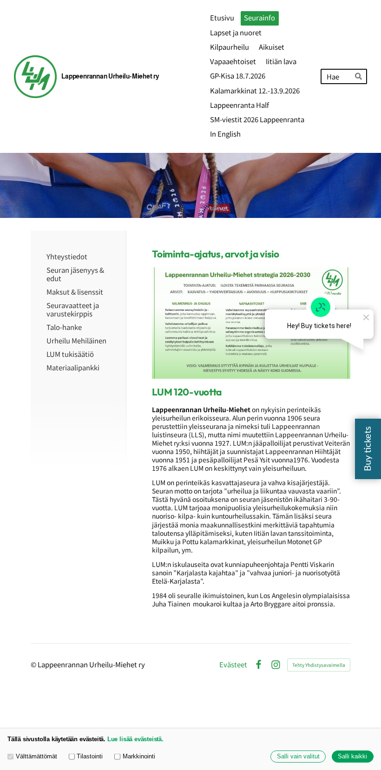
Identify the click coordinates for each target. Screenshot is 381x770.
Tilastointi (90, 756)
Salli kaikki (352, 756)
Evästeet (233, 664)
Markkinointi (139, 756)
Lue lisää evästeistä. (135, 739)
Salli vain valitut (298, 756)
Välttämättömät (36, 756)
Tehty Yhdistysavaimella (318, 664)
